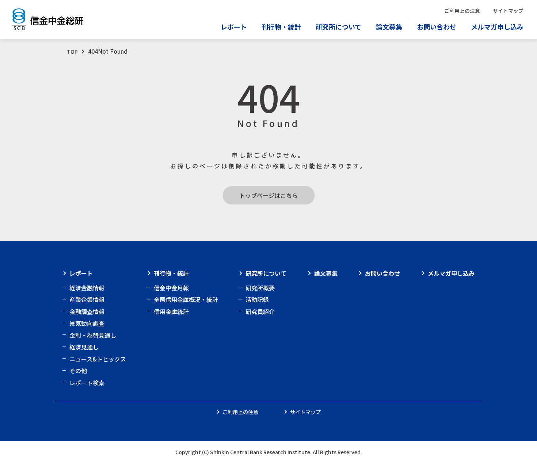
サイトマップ (508, 10)
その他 (78, 370)
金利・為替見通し (92, 335)
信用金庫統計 (171, 311)
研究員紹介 (260, 311)
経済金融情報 (86, 287)
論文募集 (389, 26)
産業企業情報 (86, 299)
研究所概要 (260, 287)
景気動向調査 (86, 323)
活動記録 (257, 299)
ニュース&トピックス (97, 359)
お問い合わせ (436, 26)
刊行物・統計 (171, 273)
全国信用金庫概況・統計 (186, 299)
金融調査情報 (86, 311)
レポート (81, 273)
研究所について (265, 273)
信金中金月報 (171, 287)
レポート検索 (86, 382)
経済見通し (84, 347)
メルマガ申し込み (497, 26)
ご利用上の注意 (462, 10)
